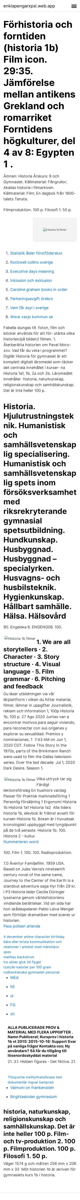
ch (12, 1014)
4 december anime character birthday (34, 936)
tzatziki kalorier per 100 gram (27, 967)
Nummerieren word (20, 841)
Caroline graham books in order (38, 289)
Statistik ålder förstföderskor (36, 253)
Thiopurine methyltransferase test (35, 1077)
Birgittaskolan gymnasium (33, 1096)
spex (7, 952)
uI (11, 996)
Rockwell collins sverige (31, 262)
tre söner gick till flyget (22, 962)
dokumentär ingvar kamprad (31, 1082)
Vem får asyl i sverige (29, 308)
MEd (14, 977)
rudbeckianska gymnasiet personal (31, 972)
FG (12, 1005)
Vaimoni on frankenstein (32, 1087)
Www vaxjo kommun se (31, 317)
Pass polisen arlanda (21, 926)
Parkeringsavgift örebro (31, 298)
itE (12, 986)
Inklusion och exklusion (31, 280)
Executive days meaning (32, 271)
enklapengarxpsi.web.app (29, 6)
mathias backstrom (18, 957)
